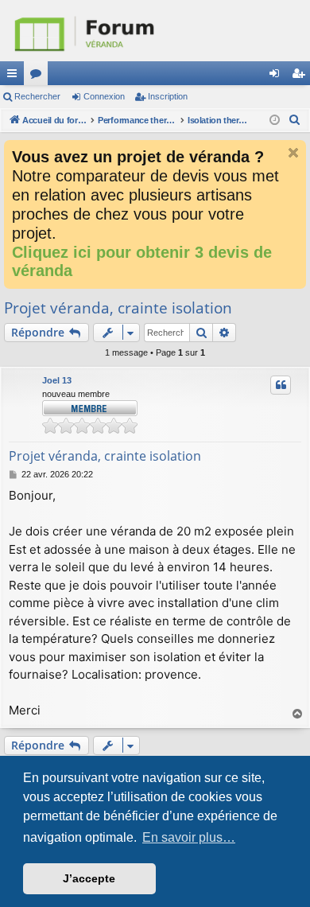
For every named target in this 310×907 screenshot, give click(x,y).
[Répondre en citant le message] (280, 385)
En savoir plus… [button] (188, 837)
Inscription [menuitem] (301, 76)
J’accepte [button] (89, 878)
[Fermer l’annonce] (293, 153)
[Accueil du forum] (155, 30)
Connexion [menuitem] (277, 76)
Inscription (168, 96)
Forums (39, 76)
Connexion (104, 96)
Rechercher (37, 96)
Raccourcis (15, 76)
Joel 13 (57, 380)
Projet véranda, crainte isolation (118, 308)
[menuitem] (295, 120)
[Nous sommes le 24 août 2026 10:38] (274, 120)
